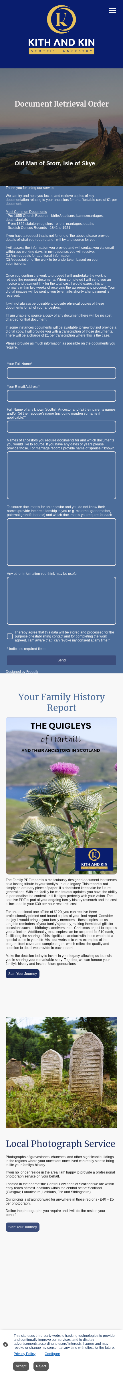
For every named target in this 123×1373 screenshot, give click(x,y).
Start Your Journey (22, 974)
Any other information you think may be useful (42, 574)
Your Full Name (19, 364)
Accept (21, 1366)
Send (61, 660)
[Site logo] (61, 29)
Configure (52, 1354)
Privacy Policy (24, 1354)
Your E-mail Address (23, 387)
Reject (41, 1366)
